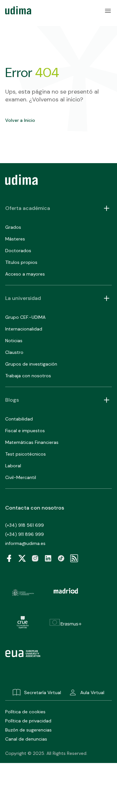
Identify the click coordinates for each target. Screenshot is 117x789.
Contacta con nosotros (34, 507)
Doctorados (18, 250)
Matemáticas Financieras (31, 442)
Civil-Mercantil (20, 477)
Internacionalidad (23, 329)
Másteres (15, 239)
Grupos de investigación (31, 364)
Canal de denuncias (26, 739)
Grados (13, 227)
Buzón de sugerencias (28, 730)
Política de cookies (25, 712)
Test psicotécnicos (25, 454)
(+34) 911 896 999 (24, 534)
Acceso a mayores (25, 274)
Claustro (14, 352)
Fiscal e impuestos (25, 430)
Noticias (13, 340)
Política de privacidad (28, 721)
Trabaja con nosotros (28, 376)
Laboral (13, 466)
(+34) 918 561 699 (24, 525)
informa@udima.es (25, 543)
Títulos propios (21, 262)
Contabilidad (19, 419)
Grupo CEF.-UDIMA (25, 317)
